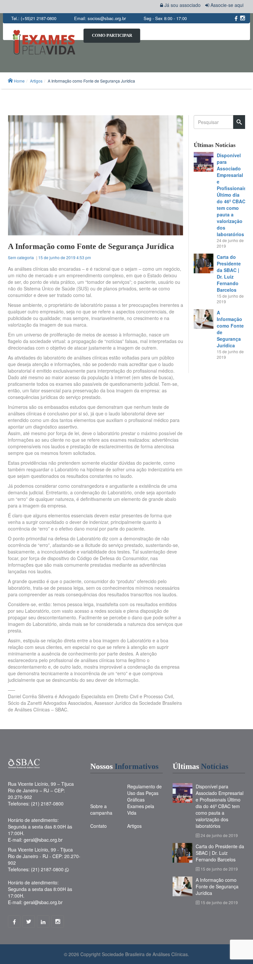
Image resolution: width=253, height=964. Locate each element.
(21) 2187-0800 (48, 869)
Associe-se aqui (226, 5)
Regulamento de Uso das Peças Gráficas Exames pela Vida (144, 799)
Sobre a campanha (101, 809)
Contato (98, 826)
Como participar (112, 35)
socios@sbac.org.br (107, 18)
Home (19, 81)
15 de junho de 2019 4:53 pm (64, 257)
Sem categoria (21, 257)
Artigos (36, 81)
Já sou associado (182, 5)
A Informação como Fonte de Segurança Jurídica (217, 886)
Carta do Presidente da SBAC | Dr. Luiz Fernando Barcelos (229, 273)
